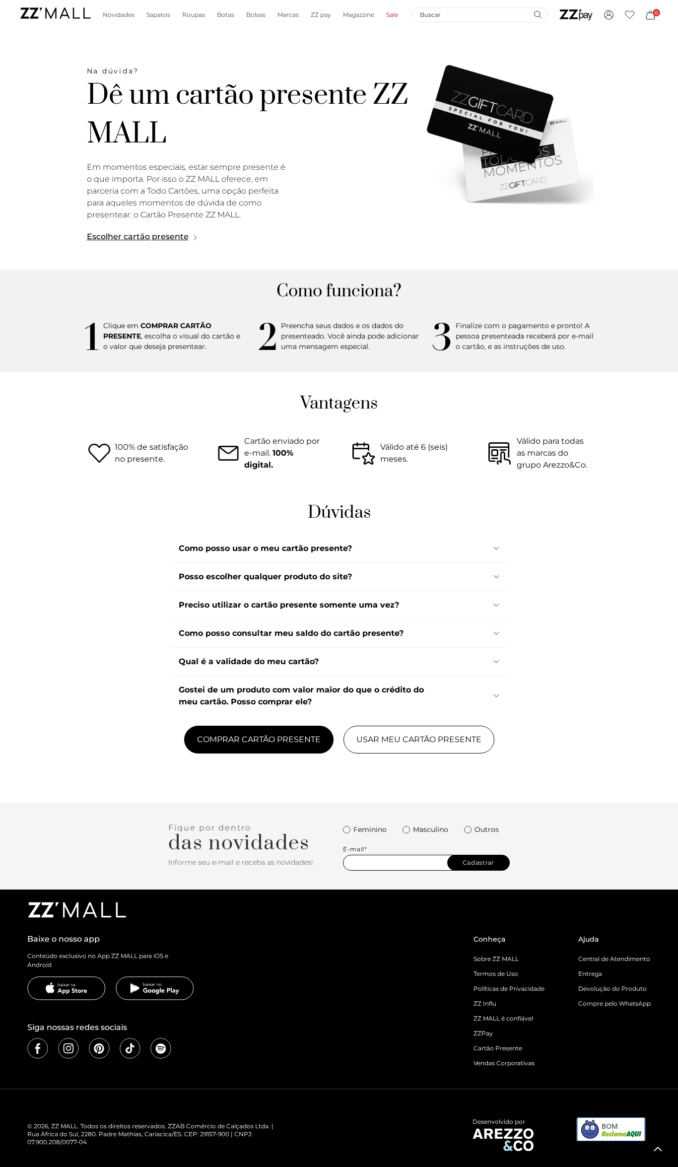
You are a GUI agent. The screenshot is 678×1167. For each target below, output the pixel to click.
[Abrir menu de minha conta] (608, 15)
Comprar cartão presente (259, 739)
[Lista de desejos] (629, 15)
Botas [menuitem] (225, 14)
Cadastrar (478, 862)
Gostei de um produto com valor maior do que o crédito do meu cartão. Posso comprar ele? (301, 695)
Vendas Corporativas (504, 1063)
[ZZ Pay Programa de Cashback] (576, 14)
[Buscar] (537, 14)
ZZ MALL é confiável (503, 1018)
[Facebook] (37, 1048)
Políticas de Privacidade (509, 988)
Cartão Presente (498, 1048)
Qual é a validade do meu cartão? (249, 661)
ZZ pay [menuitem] (321, 14)
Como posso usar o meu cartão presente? (265, 548)
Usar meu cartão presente (418, 739)
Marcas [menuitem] (288, 14)
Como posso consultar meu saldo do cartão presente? (291, 633)
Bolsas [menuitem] (256, 14)
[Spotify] (160, 1048)
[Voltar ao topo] (658, 1149)
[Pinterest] (99, 1048)
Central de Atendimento (614, 958)
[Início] (55, 14)
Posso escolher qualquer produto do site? (265, 576)
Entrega (590, 973)
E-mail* (355, 849)
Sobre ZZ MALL (496, 958)
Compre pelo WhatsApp (614, 1003)
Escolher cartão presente (138, 236)
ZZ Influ (485, 1003)
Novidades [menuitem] (119, 14)
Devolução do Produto (612, 988)
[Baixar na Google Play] (155, 988)
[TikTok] (130, 1048)
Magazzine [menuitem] (358, 14)
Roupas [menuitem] (193, 14)
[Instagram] (68, 1048)
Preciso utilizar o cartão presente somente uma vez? (289, 605)
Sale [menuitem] (392, 14)
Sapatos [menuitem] (158, 14)
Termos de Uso (496, 973)
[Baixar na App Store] (66, 988)
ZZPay (483, 1033)
